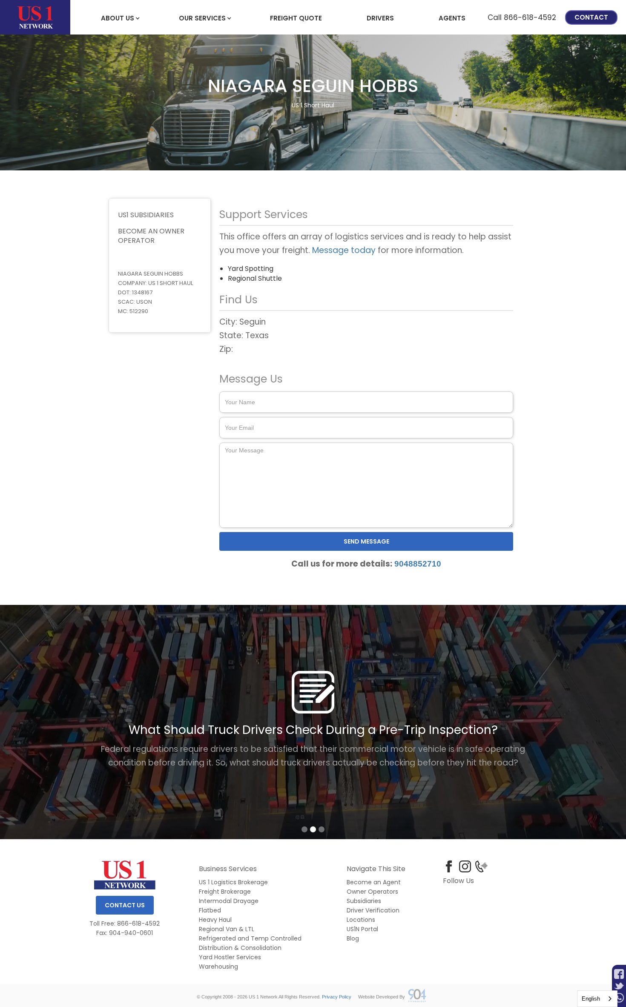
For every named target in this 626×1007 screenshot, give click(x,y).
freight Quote (296, 18)
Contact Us (125, 905)
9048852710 (417, 563)
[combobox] (597, 998)
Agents (452, 18)
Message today (344, 250)
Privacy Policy (336, 996)
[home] (35, 17)
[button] (118, 17)
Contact (591, 17)
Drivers (380, 18)
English (591, 998)
